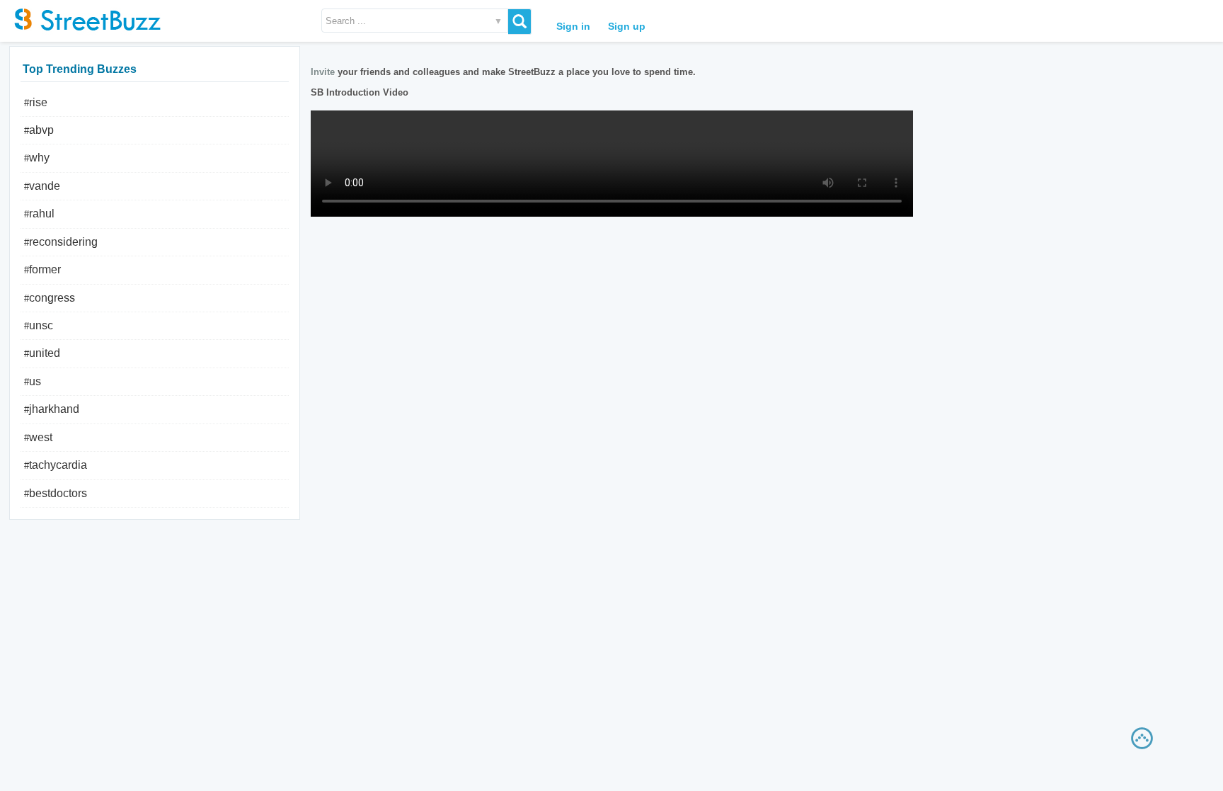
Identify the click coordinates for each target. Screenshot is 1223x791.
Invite (323, 72)
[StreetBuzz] (85, 17)
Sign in (573, 26)
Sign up (626, 26)
